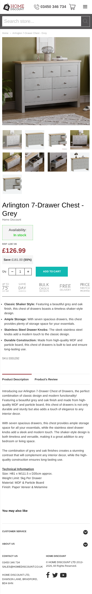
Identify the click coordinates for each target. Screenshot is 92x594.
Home (5, 33)
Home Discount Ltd (62, 562)
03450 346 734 (53, 7)
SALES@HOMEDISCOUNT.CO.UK (22, 566)
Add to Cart (52, 271)
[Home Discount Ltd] (13, 7)
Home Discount (11, 219)
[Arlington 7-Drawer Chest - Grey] (12, 140)
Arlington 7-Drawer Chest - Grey (29, 33)
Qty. (4, 271)
